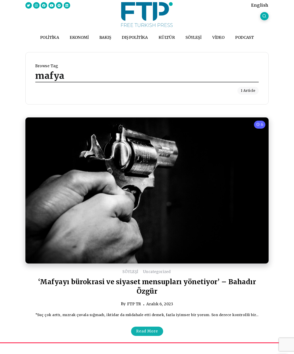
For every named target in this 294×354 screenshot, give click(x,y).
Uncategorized (157, 271)
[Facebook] (44, 5)
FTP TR (134, 304)
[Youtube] (51, 5)
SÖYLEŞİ (130, 271)
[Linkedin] (67, 5)
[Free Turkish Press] (147, 14)
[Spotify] (59, 5)
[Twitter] (28, 5)
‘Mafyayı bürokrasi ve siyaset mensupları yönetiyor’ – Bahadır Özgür (147, 287)
